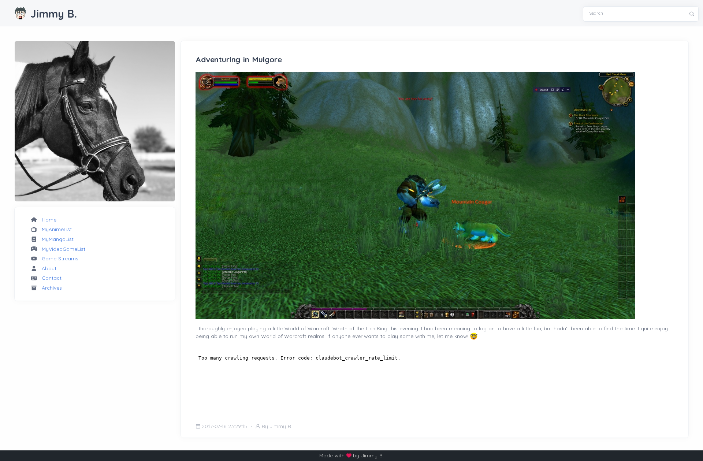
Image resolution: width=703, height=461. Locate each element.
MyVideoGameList (63, 249)
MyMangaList (58, 239)
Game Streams (60, 258)
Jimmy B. (53, 13)
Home (49, 219)
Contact (52, 278)
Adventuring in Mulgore (239, 59)
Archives (52, 288)
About (49, 268)
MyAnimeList (57, 229)
